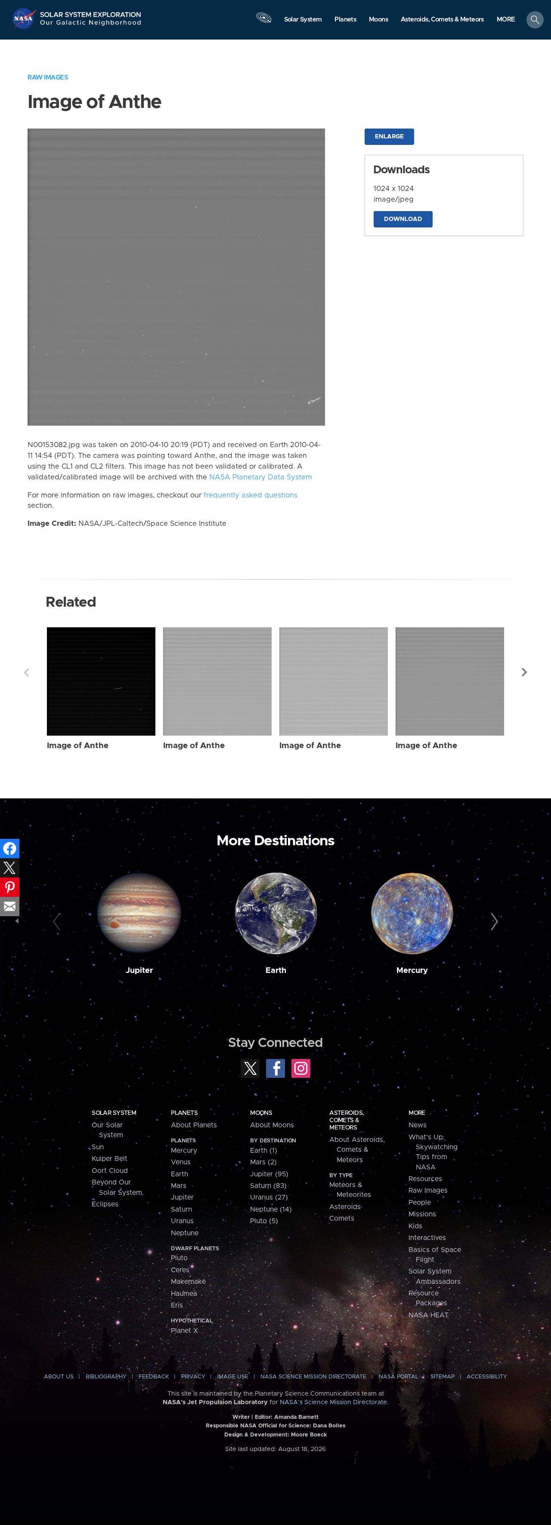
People (420, 1202)
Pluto (179, 1258)
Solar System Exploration (91, 12)
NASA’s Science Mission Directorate (333, 1402)
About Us (59, 1377)
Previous (26, 672)
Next (524, 672)
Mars (178, 1185)
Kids (415, 1226)
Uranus (182, 1221)
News (418, 1125)
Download (403, 219)
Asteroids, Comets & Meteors (346, 1120)
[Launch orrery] (263, 22)
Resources (425, 1178)
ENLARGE (389, 137)
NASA (25, 18)
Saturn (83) (268, 1185)
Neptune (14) (271, 1209)
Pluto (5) (264, 1221)
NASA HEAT (429, 1315)
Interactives (427, 1237)
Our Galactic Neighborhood (91, 24)
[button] (506, 20)
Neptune (184, 1233)
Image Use (232, 1377)
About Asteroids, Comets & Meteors (357, 1149)
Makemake (188, 1281)
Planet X (184, 1330)
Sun (98, 1147)
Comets (341, 1218)
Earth (276, 971)
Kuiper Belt (109, 1158)
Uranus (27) (269, 1197)
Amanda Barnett (296, 1417)
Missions (422, 1214)
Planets (184, 1113)
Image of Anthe (77, 746)
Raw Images (48, 77)
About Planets (194, 1125)
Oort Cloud (110, 1170)
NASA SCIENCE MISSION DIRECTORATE (313, 1377)
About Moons (272, 1125)
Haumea (184, 1293)
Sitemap (442, 1377)
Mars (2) (263, 1162)
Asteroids (345, 1206)
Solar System (114, 1113)
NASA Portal (398, 1377)
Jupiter (139, 971)
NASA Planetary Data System (260, 477)
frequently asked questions (250, 495)
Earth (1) (263, 1150)
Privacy (193, 1377)
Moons (261, 1113)
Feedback (154, 1377)
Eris (177, 1305)
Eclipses (105, 1204)
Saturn (181, 1209)
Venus (181, 1162)
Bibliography (106, 1377)
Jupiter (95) (269, 1174)
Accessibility (487, 1377)
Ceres (180, 1270)
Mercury (412, 971)
